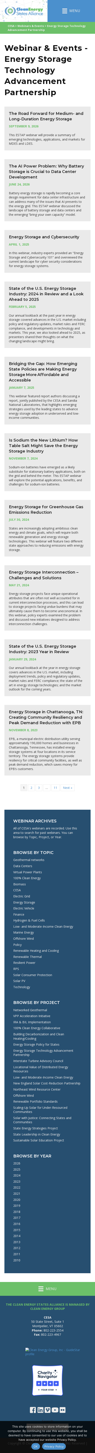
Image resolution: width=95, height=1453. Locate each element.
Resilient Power (24, 963)
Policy (17, 945)
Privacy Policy (54, 1446)
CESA (11, 26)
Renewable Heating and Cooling (36, 950)
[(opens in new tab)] (47, 1380)
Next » (67, 788)
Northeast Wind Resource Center (37, 1089)
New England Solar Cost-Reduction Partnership (46, 1083)
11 (55, 788)
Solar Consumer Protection (32, 975)
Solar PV (19, 981)
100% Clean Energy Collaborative (36, 1028)
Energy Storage (24, 902)
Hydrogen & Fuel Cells (29, 920)
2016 (16, 1224)
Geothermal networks (28, 860)
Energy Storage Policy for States (36, 1044)
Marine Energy (23, 932)
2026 (16, 1163)
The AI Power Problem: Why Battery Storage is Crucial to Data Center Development (46, 172)
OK (36, 1446)
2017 (16, 1218)
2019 (16, 1205)
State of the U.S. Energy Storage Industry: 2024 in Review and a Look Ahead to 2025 (46, 294)
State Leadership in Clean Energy (36, 1134)
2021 (16, 1193)
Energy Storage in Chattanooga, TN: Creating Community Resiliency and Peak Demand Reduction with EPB (46, 717)
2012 (16, 1248)
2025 (16, 1169)
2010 (16, 1260)
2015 (16, 1230)
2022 (16, 1187)
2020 (16, 1200)
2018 (16, 1212)
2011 (16, 1254)
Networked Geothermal (30, 1010)
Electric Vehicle (23, 908)
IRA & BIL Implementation (32, 1022)
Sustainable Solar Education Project (38, 1140)
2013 (16, 1242)
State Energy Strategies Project (35, 1128)
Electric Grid (21, 896)
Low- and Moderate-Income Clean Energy (43, 926)
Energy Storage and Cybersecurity (44, 237)
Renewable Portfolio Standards (35, 1101)
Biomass (19, 884)
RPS (16, 969)
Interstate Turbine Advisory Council (38, 1061)
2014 (16, 1236)
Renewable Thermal (27, 957)
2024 (16, 1175)
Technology (21, 987)
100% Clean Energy (27, 878)
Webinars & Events (30, 26)
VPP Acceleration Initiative (31, 1016)
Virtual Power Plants (27, 872)
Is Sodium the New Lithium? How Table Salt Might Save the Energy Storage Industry (43, 446)
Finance (18, 914)
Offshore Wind (23, 938)
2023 (16, 1181)
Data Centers (22, 866)
